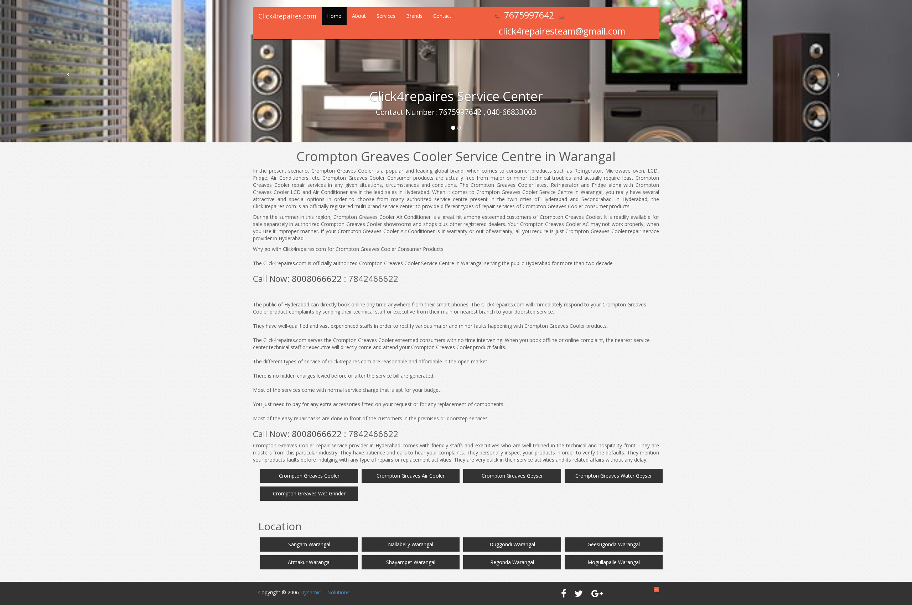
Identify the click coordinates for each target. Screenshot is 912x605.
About (359, 15)
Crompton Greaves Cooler (309, 475)
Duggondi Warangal (512, 544)
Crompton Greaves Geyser (512, 475)
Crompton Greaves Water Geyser (613, 475)
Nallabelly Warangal (410, 544)
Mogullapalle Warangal (613, 562)
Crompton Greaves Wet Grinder (309, 493)
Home (334, 15)
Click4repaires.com (287, 16)
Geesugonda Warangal (613, 544)
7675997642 (529, 15)
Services (386, 15)
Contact (442, 15)
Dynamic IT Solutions (324, 592)
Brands (414, 15)
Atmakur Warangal (309, 562)
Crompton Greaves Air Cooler (411, 475)
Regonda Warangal (512, 562)
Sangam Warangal (309, 544)
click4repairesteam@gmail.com (562, 31)
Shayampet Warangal (410, 562)
